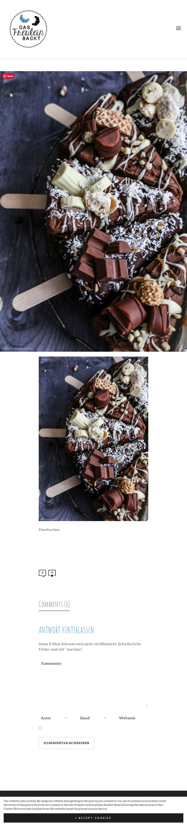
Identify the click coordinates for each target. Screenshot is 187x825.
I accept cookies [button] (94, 818)
